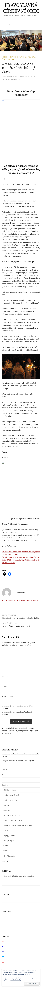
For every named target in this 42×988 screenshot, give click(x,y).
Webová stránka (8, 696)
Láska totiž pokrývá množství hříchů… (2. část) (21, 618)
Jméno (5, 677)
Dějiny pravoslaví (9, 836)
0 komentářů (15, 79)
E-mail (5, 686)
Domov (4, 770)
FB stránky (11, 856)
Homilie (6, 805)
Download (5, 846)
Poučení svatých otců (11, 795)
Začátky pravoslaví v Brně (12, 820)
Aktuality (5, 775)
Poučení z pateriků (18, 57)
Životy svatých (8, 59)
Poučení (5, 785)
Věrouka (31, 57)
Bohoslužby (6, 780)
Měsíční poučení (9, 790)
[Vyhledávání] (38, 24)
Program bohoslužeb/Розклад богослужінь (18, 761)
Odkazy (4, 851)
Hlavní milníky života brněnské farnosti (17, 825)
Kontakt (5, 861)
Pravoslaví (6, 810)
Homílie (5, 57)
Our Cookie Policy (15, 980)
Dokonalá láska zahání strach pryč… (17, 626)
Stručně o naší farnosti (11, 815)
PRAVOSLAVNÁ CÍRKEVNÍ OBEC (21, 8)
